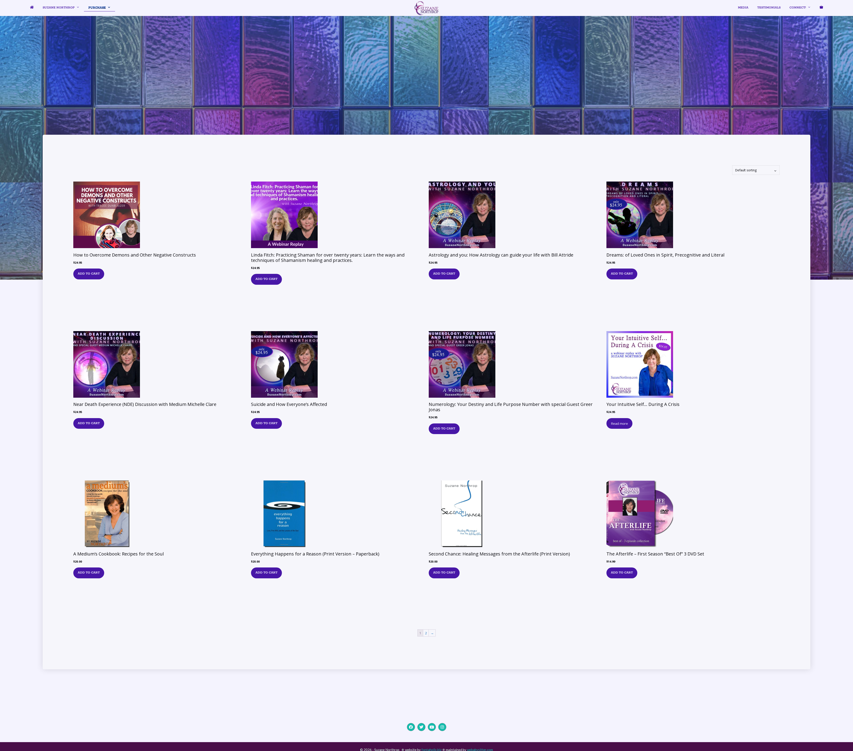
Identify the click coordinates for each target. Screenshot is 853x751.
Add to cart (89, 274)
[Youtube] (432, 727)
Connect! (797, 8)
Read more (619, 423)
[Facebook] (411, 727)
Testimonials (769, 8)
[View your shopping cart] (821, 7)
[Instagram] (442, 727)
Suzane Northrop (59, 8)
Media (743, 8)
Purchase (97, 8)
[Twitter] (421, 727)
